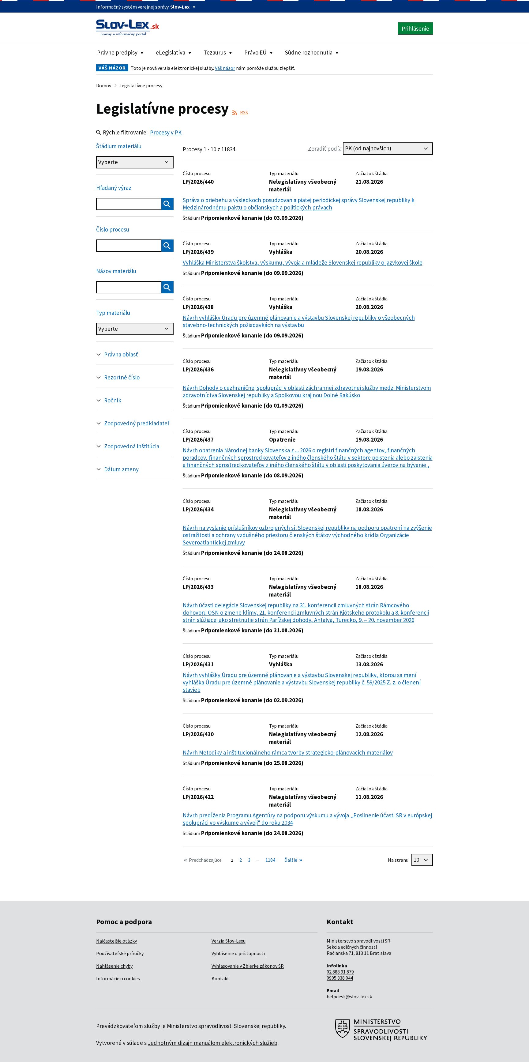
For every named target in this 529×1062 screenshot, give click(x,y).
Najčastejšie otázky (116, 941)
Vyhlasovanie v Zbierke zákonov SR (248, 966)
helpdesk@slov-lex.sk (349, 996)
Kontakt (220, 978)
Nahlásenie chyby (114, 966)
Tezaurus (215, 52)
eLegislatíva (170, 52)
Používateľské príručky (120, 953)
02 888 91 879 (340, 972)
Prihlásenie (415, 28)
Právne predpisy (117, 52)
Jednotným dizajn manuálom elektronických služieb (212, 1042)
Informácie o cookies (118, 978)
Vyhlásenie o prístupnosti (238, 953)
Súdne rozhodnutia (308, 52)
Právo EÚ (255, 52)
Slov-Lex (179, 7)
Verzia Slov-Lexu (229, 941)
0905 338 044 (340, 978)
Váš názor (225, 68)
